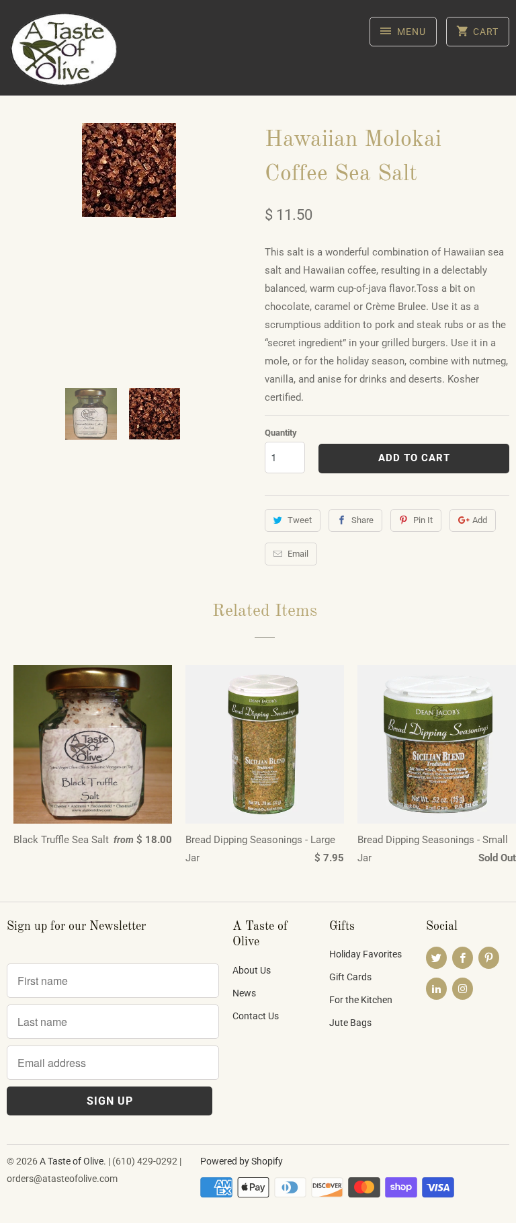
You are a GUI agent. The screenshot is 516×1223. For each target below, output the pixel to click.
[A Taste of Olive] (64, 52)
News (244, 993)
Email (298, 554)
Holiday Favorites (365, 954)
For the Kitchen (360, 999)
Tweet (300, 520)
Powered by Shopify (241, 1161)
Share (362, 520)
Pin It (423, 520)
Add (479, 520)
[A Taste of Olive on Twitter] (436, 958)
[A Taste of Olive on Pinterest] (488, 958)
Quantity (281, 433)
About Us (251, 970)
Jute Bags (350, 1022)
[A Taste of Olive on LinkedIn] (436, 989)
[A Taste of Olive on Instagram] (462, 989)
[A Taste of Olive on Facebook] (462, 958)
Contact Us (255, 1016)
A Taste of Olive (71, 1161)
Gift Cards (350, 977)
